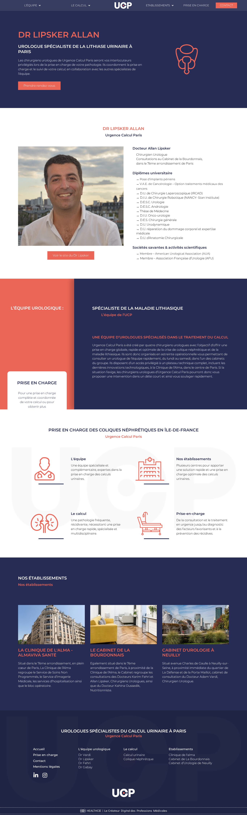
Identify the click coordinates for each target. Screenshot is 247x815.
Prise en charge (196, 5)
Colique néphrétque (139, 759)
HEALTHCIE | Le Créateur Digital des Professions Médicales (126, 810)
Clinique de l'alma (182, 755)
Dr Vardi (84, 755)
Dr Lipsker (86, 759)
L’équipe (30, 5)
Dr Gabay (85, 767)
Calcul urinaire (134, 755)
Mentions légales (46, 766)
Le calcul (79, 5)
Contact (226, 5)
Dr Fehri (84, 763)
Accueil (39, 749)
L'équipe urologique (94, 749)
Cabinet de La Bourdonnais (189, 759)
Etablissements (158, 5)
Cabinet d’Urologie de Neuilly (190, 763)
